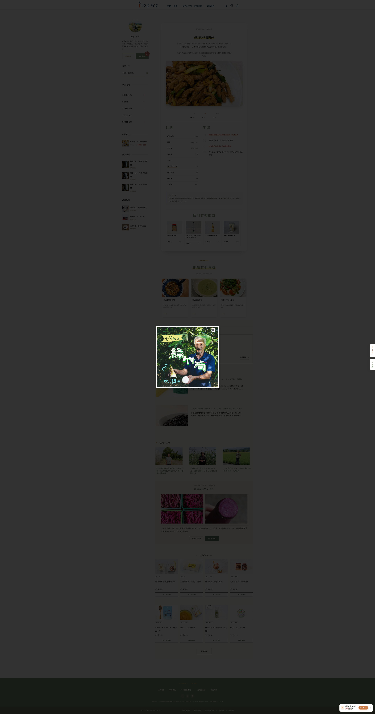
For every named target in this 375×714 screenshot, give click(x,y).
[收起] (370, 708)
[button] (213, 330)
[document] (187, 357)
